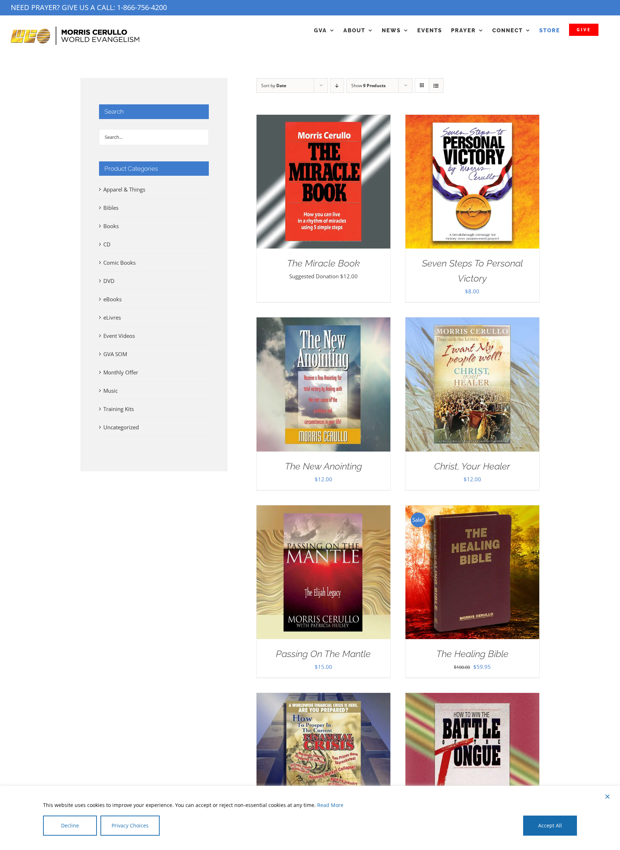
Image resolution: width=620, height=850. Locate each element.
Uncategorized (121, 427)
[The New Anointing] (323, 322)
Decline (70, 825)
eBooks (112, 299)
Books (111, 226)
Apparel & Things (124, 189)
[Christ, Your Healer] (472, 322)
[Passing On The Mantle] (323, 510)
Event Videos (119, 335)
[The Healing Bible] (472, 510)
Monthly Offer (120, 372)
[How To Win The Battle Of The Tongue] (472, 698)
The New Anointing (323, 466)
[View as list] (436, 86)
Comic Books (119, 262)
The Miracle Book (323, 263)
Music (110, 390)
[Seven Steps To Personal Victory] (472, 120)
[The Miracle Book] (323, 120)
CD (107, 244)
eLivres (112, 317)
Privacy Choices (130, 825)
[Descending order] (337, 85)
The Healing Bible (472, 653)
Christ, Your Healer (472, 466)
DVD (108, 280)
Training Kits (118, 408)
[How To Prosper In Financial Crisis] (323, 698)
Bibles (110, 207)
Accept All (550, 825)
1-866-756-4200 (142, 7)
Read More (330, 805)
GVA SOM (115, 354)
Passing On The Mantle (323, 653)
